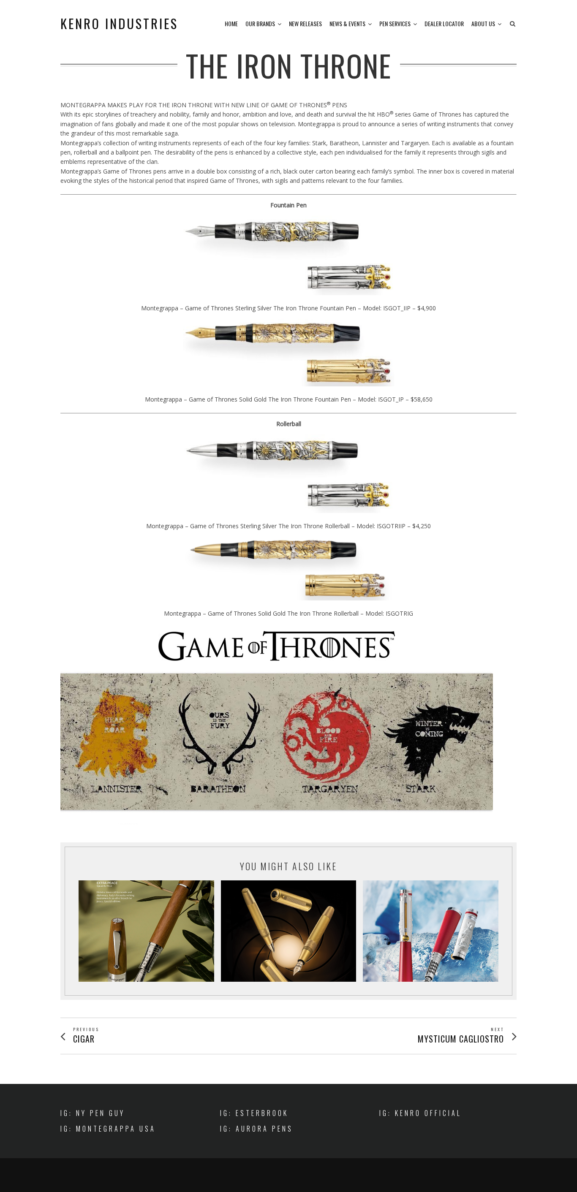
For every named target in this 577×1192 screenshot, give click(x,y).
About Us (483, 23)
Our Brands (260, 23)
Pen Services (395, 23)
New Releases (305, 23)
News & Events (347, 23)
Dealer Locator (444, 23)
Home (231, 23)
